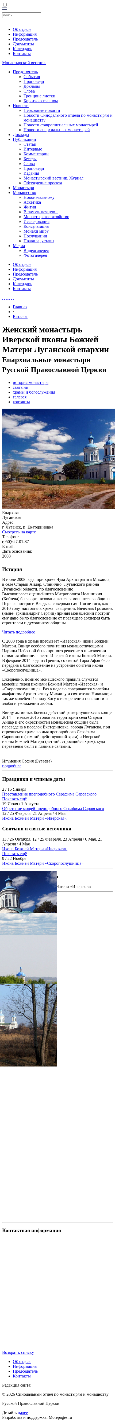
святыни (20, 387)
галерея (19, 397)
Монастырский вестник (24, 62)
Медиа (19, 245)
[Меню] (4, 10)
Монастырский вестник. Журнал (53, 178)
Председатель (25, 39)
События (32, 76)
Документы (23, 44)
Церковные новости (42, 110)
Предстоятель (25, 71)
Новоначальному (39, 197)
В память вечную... (41, 212)
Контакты (22, 53)
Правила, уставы (39, 241)
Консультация (36, 226)
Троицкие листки (39, 96)
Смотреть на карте (19, 532)
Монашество (24, 192)
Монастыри (23, 187)
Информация (25, 34)
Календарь (22, 48)
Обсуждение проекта (43, 183)
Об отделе (22, 29)
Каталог (20, 316)
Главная (20, 307)
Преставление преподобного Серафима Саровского (49, 794)
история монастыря (30, 382)
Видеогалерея (36, 250)
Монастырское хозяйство (46, 216)
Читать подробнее (18, 632)
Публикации (24, 139)
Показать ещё (14, 799)
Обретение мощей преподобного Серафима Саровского (53, 808)
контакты (21, 402)
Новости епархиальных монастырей (57, 129)
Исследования (36, 221)
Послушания (35, 236)
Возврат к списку (18, 1352)
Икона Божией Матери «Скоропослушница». (43, 863)
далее (23, 1412)
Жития (30, 207)
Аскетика (32, 202)
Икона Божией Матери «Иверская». (34, 818)
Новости (21, 105)
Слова (29, 91)
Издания (31, 173)
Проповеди (34, 81)
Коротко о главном (41, 100)
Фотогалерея (35, 255)
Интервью (33, 149)
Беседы (30, 158)
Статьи (30, 144)
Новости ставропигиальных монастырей (61, 125)
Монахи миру (36, 231)
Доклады (32, 86)
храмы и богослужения (34, 392)
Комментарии (36, 154)
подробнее (11, 766)
